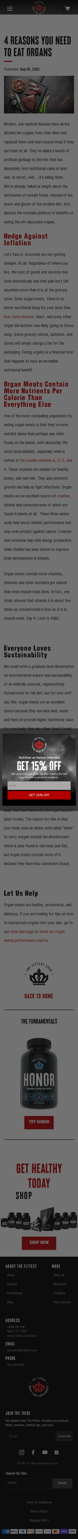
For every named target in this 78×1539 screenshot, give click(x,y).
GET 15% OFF (39, 795)
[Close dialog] (73, 736)
